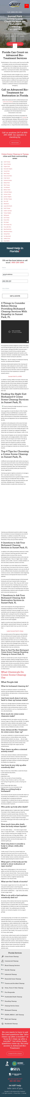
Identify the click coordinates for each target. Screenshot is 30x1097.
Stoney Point (7, 234)
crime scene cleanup (8, 101)
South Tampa (7, 161)
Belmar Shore (7, 189)
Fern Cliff (6, 201)
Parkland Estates (8, 180)
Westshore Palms (8, 231)
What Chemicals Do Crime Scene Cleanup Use (13, 675)
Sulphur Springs (8, 210)
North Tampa (7, 208)
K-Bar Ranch (7, 178)
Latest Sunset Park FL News (15, 631)
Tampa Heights (7, 213)
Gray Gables (7, 241)
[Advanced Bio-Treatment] (15, 6)
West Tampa (7, 185)
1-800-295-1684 (17, 262)
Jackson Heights (7, 196)
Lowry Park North (8, 206)
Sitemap (24, 1093)
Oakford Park (7, 238)
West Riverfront (7, 229)
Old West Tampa (8, 199)
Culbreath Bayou (8, 192)
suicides (24, 117)
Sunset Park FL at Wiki (15, 376)
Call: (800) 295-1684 (14, 12)
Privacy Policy (17, 1093)
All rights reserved (7, 1093)
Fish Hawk (6, 222)
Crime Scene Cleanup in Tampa (15, 154)
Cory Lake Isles (7, 227)
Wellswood (6, 215)
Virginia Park (7, 166)
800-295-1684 (17, 36)
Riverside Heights (8, 168)
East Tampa (6, 217)
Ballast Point (7, 182)
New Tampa (7, 173)
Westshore (6, 203)
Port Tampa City (7, 224)
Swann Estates (7, 164)
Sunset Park (6, 171)
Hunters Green (7, 194)
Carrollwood (7, 187)
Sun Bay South (7, 236)
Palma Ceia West (8, 175)
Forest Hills (6, 220)
